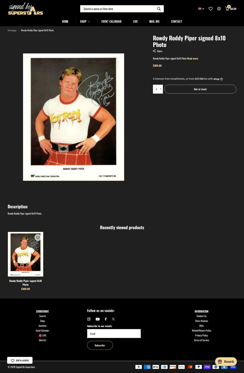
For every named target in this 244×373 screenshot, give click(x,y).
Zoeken (159, 8)
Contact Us (201, 316)
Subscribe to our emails (99, 326)
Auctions (42, 325)
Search (42, 316)
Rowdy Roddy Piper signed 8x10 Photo (25, 282)
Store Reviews (201, 321)
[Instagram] (88, 319)
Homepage (12, 30)
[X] (113, 319)
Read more (192, 58)
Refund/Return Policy (201, 330)
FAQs (201, 325)
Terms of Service (201, 340)
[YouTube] (97, 319)
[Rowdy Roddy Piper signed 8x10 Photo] (25, 254)
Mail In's (42, 340)
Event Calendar (42, 330)
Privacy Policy (201, 335)
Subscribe (100, 345)
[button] (161, 86)
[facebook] (106, 319)
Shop (42, 321)
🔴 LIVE (42, 335)
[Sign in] (219, 9)
